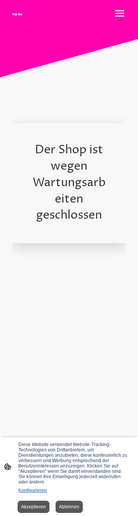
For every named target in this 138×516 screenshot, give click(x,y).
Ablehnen (69, 507)
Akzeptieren (33, 507)
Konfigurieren (32, 490)
